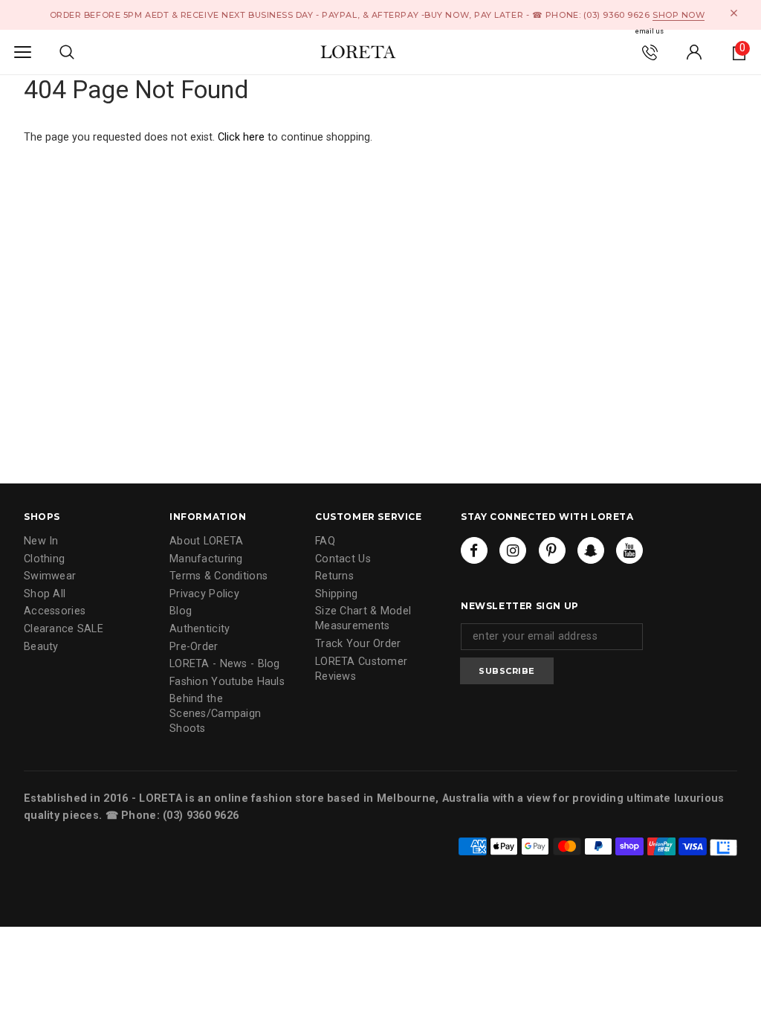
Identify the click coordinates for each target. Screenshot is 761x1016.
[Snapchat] (590, 550)
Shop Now (678, 15)
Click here (243, 137)
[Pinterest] (552, 550)
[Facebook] (474, 550)
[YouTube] (629, 550)
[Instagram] (512, 550)
